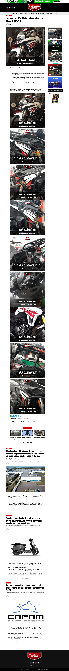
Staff (34, 665)
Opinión (56, 13)
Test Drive (47, 13)
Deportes (13, 13)
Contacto (37, 665)
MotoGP (17, 13)
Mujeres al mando (38, 13)
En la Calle (25, 13)
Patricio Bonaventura (13, 24)
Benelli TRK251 (20, 418)
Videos (43, 13)
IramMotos (29, 418)
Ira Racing (25, 418)
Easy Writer (51, 13)
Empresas (21, 13)
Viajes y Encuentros (31, 13)
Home (31, 665)
